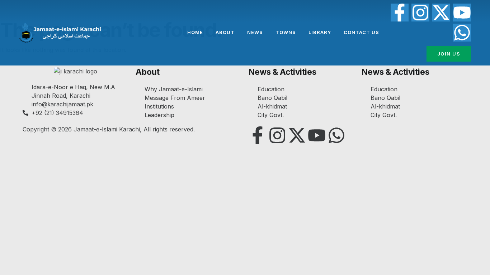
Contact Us (361, 32)
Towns (285, 32)
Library (319, 32)
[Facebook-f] (400, 12)
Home (195, 32)
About (225, 32)
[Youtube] (462, 12)
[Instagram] (420, 12)
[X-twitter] (441, 12)
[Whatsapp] (462, 33)
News (255, 32)
